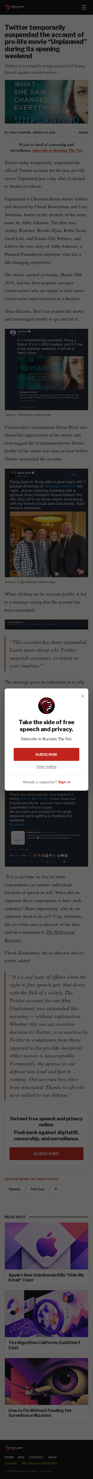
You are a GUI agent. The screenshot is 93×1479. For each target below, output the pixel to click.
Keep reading (46, 767)
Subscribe (46, 754)
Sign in (64, 782)
